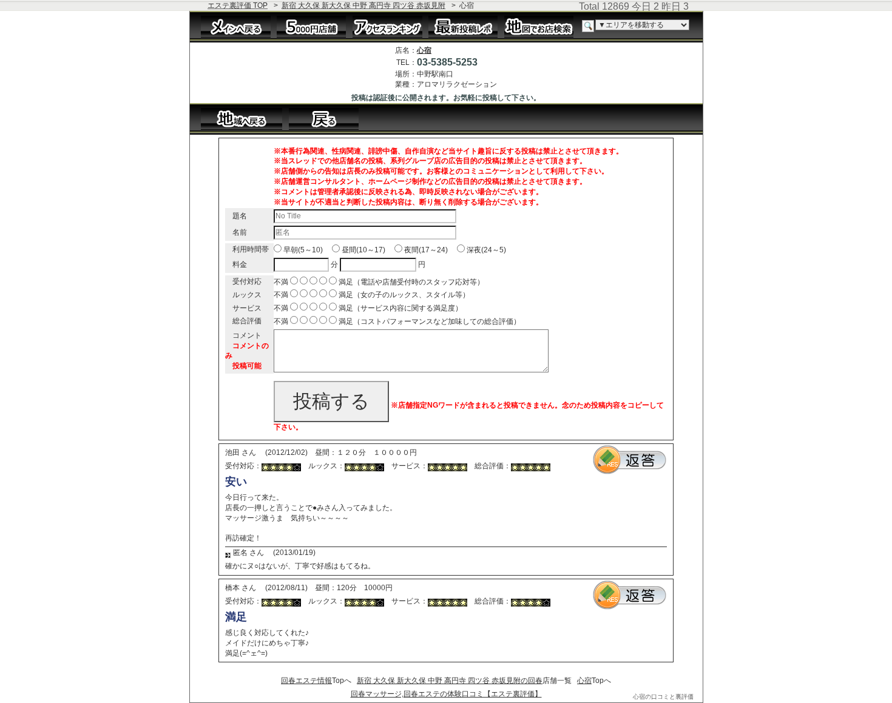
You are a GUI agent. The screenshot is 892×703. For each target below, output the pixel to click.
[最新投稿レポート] (463, 26)
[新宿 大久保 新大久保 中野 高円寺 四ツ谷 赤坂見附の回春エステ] (242, 118)
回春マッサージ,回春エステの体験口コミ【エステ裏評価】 (446, 694)
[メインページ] (236, 26)
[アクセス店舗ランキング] (387, 26)
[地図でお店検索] (539, 26)
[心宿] (330, 118)
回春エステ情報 (306, 680)
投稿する (331, 401)
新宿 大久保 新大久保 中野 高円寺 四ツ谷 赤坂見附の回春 (449, 680)
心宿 (424, 50)
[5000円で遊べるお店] (311, 26)
